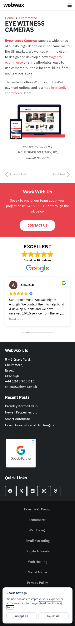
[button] (69, 5)
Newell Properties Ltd (21, 412)
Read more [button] (16, 319)
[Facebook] (10, 491)
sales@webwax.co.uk (21, 387)
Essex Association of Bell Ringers (29, 425)
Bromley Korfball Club (21, 406)
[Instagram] (44, 491)
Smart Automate (17, 419)
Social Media (37, 572)
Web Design (37, 530)
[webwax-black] (13, 5)
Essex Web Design (37, 509)
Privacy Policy (37, 582)
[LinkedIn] (33, 491)
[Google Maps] (55, 491)
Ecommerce (37, 520)
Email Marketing (37, 541)
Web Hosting (37, 561)
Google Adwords (37, 551)
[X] (21, 491)
